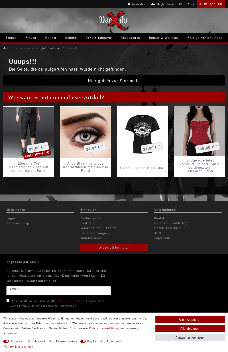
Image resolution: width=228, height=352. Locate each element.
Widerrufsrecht (91, 238)
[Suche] (180, 4)
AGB (157, 233)
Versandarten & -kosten (98, 228)
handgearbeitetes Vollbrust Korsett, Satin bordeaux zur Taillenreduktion (199, 165)
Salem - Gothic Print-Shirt (142, 168)
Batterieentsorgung (95, 233)
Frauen (30, 37)
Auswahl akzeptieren (190, 337)
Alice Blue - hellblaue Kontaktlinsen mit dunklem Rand (85, 167)
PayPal (92, 341)
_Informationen (50, 48)
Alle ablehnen (190, 328)
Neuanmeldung (17, 223)
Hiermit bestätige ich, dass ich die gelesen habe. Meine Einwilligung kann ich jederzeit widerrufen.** (57, 303)
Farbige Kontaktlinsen (205, 37)
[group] (28, 132)
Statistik (40, 341)
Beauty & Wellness (164, 37)
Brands (11, 37)
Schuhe (71, 37)
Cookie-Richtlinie (167, 228)
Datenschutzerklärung (171, 223)
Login (10, 218)
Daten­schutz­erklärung (104, 328)
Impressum (162, 238)
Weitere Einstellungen (18, 346)
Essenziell (17, 341)
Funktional (114, 341)
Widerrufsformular (114, 247)
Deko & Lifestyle (99, 37)
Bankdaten (88, 223)
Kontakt (160, 218)
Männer (50, 37)
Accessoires (130, 37)
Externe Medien (66, 341)
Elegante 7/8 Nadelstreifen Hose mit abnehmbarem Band (28, 167)
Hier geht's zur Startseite (114, 80)
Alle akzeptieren (190, 319)
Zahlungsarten (91, 218)
